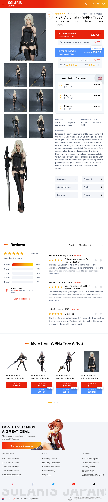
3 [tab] (58, 403)
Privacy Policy (88, 466)
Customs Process (10, 470)
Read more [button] (54, 273)
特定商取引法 (88, 470)
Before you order (10, 463)
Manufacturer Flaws (11, 475)
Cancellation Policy (51, 466)
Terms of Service (90, 463)
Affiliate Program (90, 458)
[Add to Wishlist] (49, 15)
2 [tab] (55, 403)
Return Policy (48, 470)
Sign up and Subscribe (21, 446)
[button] (60, 14)
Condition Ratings (10, 466)
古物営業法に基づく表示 (93, 475)
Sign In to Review (22, 299)
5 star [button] (6, 264)
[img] (56, 260)
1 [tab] (49, 403)
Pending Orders (49, 458)
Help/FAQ (46, 475)
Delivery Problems (51, 463)
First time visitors (10, 458)
